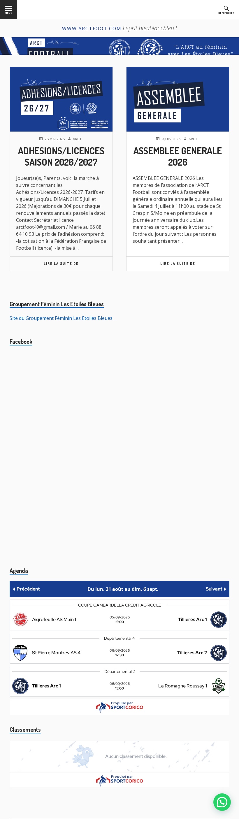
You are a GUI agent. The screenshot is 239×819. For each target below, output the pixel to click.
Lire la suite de (78, 266)
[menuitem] (8, 9)
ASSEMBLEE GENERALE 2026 (177, 156)
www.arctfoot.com (92, 28)
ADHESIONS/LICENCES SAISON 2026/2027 (61, 156)
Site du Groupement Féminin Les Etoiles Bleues (61, 318)
